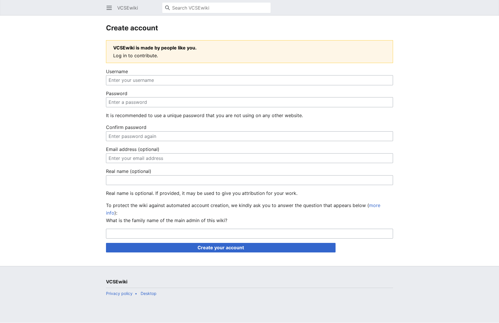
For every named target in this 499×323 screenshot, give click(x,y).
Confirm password (126, 127)
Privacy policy (119, 293)
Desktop (149, 293)
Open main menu (111, 11)
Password (116, 93)
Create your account (221, 247)
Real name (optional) (128, 171)
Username (117, 71)
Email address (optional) (132, 149)
